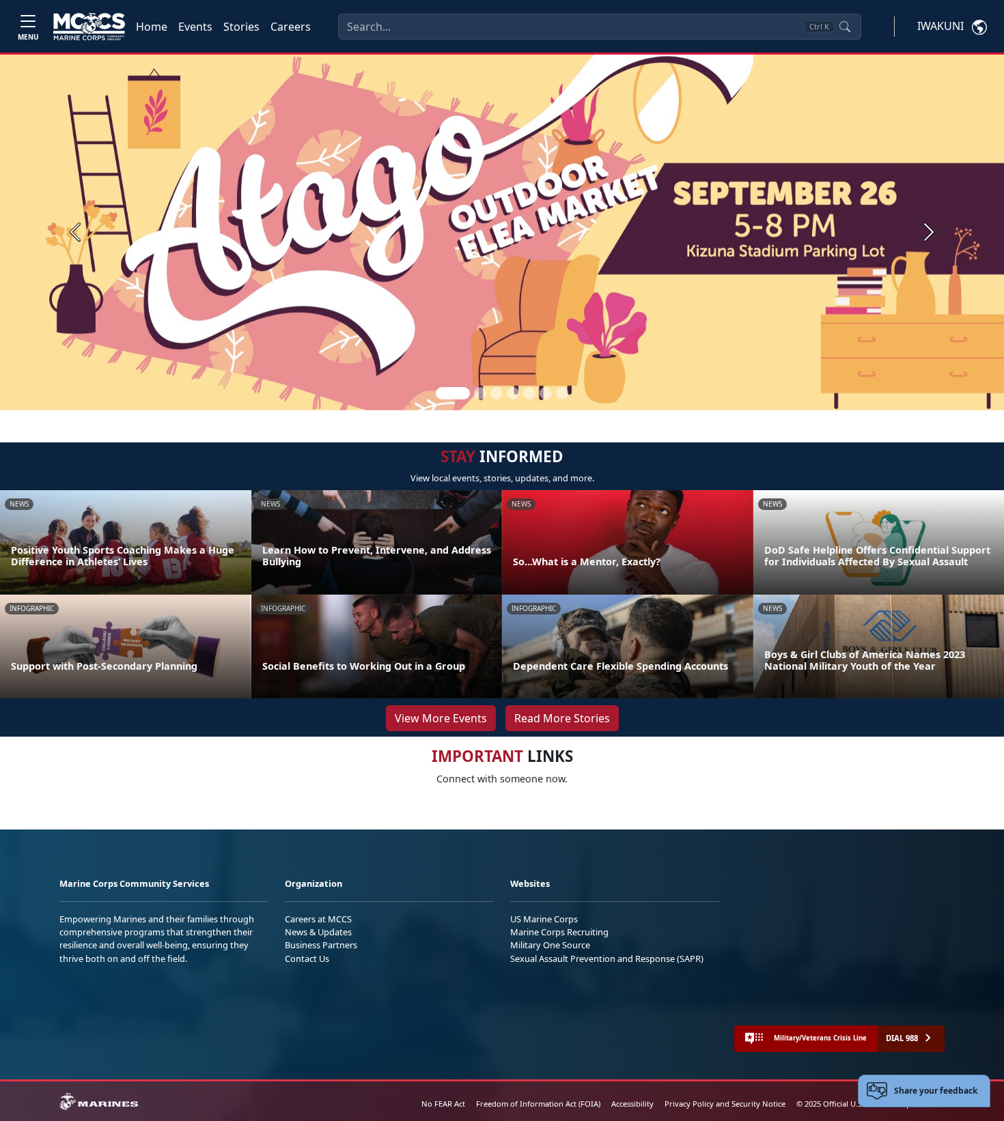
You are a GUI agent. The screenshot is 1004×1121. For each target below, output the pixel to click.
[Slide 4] (513, 393)
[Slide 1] (453, 393)
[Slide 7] (562, 393)
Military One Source (550, 945)
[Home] (89, 27)
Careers (290, 26)
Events (195, 26)
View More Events (441, 718)
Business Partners (321, 945)
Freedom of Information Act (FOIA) (538, 1103)
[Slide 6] (546, 393)
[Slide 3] (496, 393)
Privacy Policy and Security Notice (725, 1103)
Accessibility (632, 1103)
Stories (241, 26)
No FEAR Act (443, 1103)
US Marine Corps (544, 919)
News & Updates (318, 932)
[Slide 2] (480, 393)
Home (151, 26)
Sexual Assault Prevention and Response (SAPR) (606, 958)
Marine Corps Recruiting (559, 932)
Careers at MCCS (318, 919)
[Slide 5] (529, 393)
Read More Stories (562, 718)
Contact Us (307, 958)
